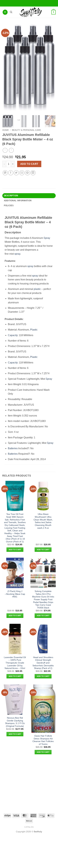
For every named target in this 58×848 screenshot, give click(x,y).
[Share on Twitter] (16, 172)
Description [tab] (11, 195)
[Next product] (5, 150)
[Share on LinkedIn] (33, 172)
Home (5, 130)
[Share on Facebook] (10, 172)
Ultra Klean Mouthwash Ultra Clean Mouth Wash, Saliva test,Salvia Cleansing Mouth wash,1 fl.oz (43, 521)
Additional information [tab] (18, 200)
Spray (47, 238)
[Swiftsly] (31, 12)
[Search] (11, 12)
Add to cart (29, 164)
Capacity (13, 335)
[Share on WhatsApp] (5, 172)
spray (17, 253)
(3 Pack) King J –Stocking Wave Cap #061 (15, 594)
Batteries (13, 448)
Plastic (34, 329)
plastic (37, 289)
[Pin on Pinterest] (27, 172)
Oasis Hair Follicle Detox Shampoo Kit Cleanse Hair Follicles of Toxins (43, 740)
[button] (5, 12)
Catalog (29, 827)
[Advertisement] (29, 783)
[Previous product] (11, 150)
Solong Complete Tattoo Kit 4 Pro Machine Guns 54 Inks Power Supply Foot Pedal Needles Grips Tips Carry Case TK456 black (43, 599)
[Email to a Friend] (21, 172)
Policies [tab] (9, 205)
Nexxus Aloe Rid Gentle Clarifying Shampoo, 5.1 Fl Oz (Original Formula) (15, 722)
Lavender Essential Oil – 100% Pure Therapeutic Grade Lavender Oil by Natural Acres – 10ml (15, 663)
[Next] (54, 123)
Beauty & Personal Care (26, 130)
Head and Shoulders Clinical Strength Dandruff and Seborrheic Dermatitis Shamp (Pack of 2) (43, 663)
